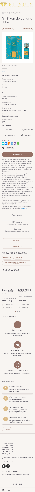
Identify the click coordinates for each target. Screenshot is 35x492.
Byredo (20, 294)
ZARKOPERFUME (6, 296)
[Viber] (15, 143)
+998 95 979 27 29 (7, 447)
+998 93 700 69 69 (7, 443)
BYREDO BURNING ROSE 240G (24, 291)
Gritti (3, 72)
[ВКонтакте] (6, 143)
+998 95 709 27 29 (7, 449)
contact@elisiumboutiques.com (11, 462)
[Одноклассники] (9, 143)
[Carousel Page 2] (17, 311)
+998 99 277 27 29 (7, 451)
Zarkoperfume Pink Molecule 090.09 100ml (8, 292)
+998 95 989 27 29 (7, 445)
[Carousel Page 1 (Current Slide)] (15, 311)
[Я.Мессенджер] (3, 143)
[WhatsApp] (18, 143)
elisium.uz (24, 209)
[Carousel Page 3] (19, 311)
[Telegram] (12, 143)
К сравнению (9, 129)
